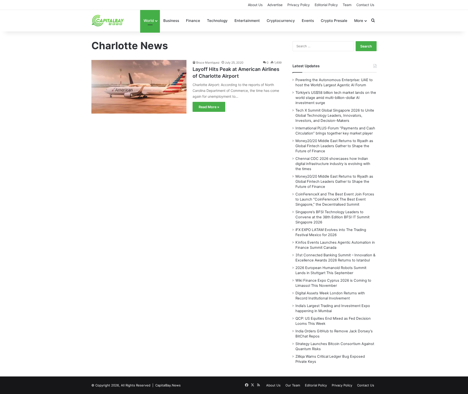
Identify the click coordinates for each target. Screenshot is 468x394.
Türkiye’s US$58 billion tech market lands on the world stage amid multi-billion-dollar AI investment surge (335, 97)
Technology (217, 20)
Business (171, 20)
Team (347, 5)
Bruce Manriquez (208, 62)
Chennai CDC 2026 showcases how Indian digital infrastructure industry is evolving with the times (332, 163)
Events (308, 20)
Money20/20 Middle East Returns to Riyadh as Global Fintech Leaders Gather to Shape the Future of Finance (334, 146)
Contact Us (365, 5)
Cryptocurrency (281, 20)
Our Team (292, 385)
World (149, 20)
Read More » (209, 107)
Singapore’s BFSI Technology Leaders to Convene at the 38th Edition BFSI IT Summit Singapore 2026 (332, 217)
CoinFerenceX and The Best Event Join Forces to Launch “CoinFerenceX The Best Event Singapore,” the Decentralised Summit (334, 199)
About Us (255, 5)
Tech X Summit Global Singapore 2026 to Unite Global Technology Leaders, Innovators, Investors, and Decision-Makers (334, 115)
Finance (193, 20)
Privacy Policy (298, 5)
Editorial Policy (326, 5)
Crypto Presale (334, 20)
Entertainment (247, 20)
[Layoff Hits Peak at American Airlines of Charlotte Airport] (138, 90)
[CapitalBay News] (107, 21)
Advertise (275, 5)
